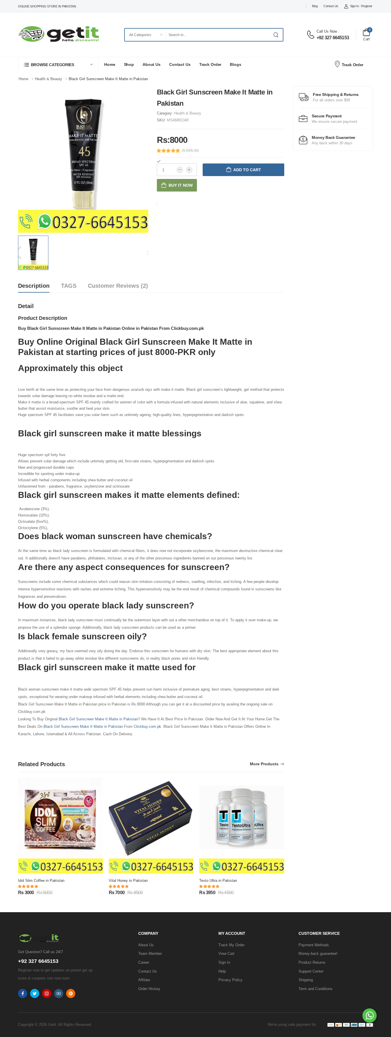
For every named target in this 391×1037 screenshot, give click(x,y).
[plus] (189, 169)
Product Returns (312, 962)
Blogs (235, 64)
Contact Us (330, 6)
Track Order (210, 64)
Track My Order (231, 945)
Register (366, 6)
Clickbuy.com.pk (147, 726)
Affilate (144, 980)
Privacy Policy (230, 980)
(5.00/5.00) (190, 150)
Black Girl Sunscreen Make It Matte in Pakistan (98, 719)
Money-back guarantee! (318, 953)
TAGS (68, 286)
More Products (264, 764)
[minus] (179, 169)
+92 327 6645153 (333, 37)
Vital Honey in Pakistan (128, 880)
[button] (58, 64)
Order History (149, 989)
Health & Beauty (187, 113)
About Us (152, 64)
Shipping (306, 980)
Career (143, 962)
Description (34, 286)
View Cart (226, 953)
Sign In (354, 6)
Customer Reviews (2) (118, 286)
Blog (315, 6)
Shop (129, 64)
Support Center (311, 971)
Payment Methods (314, 945)
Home (109, 64)
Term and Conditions (316, 989)
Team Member (150, 953)
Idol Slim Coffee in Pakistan (41, 880)
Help (222, 971)
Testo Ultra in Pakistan (218, 880)
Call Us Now (327, 31)
